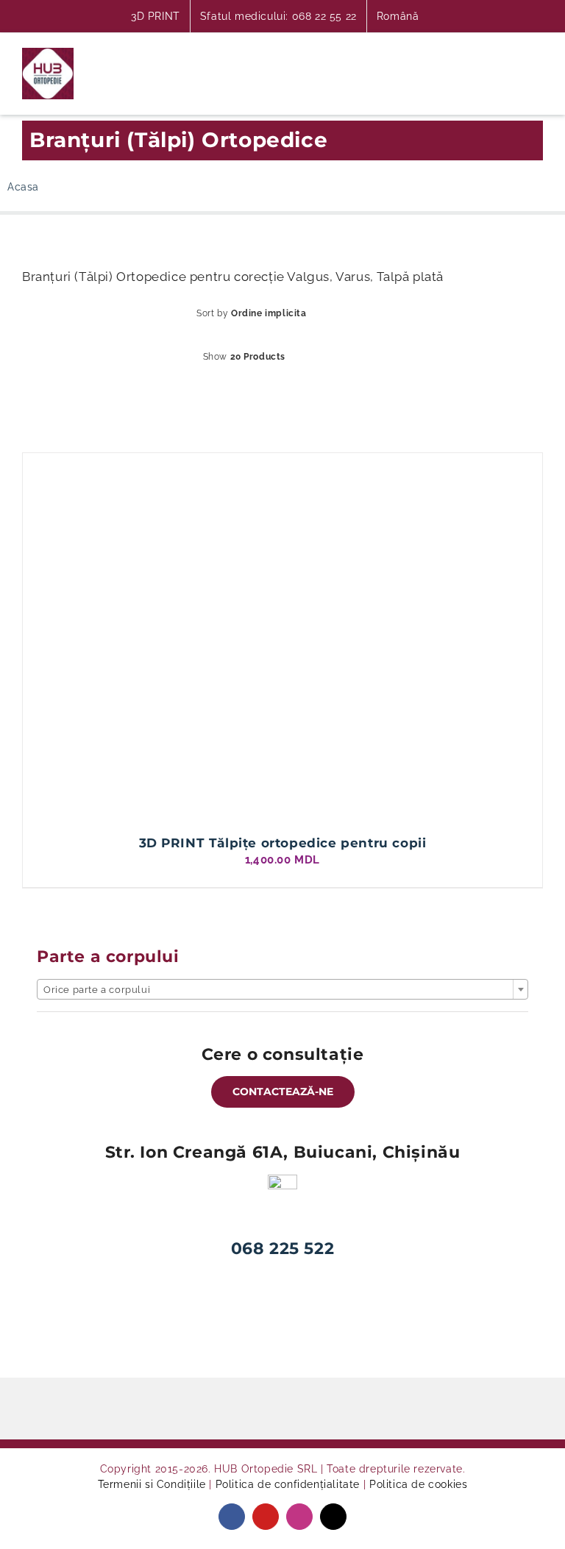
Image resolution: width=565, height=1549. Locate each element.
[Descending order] (364, 314)
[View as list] (294, 393)
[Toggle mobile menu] (536, 57)
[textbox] (282, 990)
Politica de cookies (418, 1484)
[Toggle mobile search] (510, 57)
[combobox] (282, 989)
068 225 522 (283, 1248)
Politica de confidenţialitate (288, 1484)
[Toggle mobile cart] (483, 57)
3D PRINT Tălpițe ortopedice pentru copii (283, 843)
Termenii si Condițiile (152, 1484)
